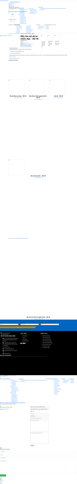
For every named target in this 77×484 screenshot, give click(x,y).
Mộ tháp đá (23, 18)
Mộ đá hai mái (23, 21)
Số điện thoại (22, 322)
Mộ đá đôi (22, 12)
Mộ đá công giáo (24, 9)
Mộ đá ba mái (23, 22)
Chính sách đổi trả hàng (47, 340)
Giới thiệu (14, 7)
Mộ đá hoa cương (33, 12)
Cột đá (18, 29)
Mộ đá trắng (32, 13)
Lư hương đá (40, 27)
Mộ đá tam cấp (23, 23)
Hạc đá (47, 27)
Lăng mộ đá (40, 7)
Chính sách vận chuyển (47, 344)
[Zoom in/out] (1, 482)
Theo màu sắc (31, 8)
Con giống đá (46, 24)
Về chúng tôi (25, 335)
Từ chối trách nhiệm (46, 347)
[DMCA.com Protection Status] (23, 343)
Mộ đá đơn (23, 13)
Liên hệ (54, 24)
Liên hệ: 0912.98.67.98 (18, 97)
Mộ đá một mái (23, 19)
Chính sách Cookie (46, 345)
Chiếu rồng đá (29, 31)
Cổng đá (18, 31)
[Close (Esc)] (0, 482)
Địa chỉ (42, 322)
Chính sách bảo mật (46, 337)
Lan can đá (19, 27)
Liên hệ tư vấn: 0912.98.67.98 (26, 46)
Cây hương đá (41, 26)
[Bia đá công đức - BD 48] (16, 167)
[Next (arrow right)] (1, 483)
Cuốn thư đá (28, 26)
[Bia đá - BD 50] (57, 87)
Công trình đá (17, 24)
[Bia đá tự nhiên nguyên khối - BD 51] (37, 87)
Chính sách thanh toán (47, 339)
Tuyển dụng (25, 339)
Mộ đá (17, 7)
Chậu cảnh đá (19, 28)
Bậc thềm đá (28, 28)
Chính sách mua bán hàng (47, 342)
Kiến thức (51, 24)
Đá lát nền (28, 32)
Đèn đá (18, 32)
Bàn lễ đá (40, 28)
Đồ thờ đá (38, 24)
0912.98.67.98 (26, 43)
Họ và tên (1, 322)
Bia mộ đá (28, 27)
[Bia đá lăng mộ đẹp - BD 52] (16, 87)
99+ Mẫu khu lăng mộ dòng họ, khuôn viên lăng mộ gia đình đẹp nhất (53, 8)
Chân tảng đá (19, 26)
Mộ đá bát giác (23, 17)
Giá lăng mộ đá (12, 24)
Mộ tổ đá (13, 382)
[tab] (13, 48)
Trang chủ (11, 7)
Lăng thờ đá (42, 9)
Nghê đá (47, 28)
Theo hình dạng (21, 14)
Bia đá (19, 33)
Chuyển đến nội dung (4, 0)
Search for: (2, 375)
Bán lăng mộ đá (25, 340)
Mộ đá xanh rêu (33, 9)
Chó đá (47, 26)
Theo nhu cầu (21, 8)
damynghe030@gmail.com (14, 2)
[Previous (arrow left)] (0, 483)
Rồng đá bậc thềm (29, 29)
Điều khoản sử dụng (46, 335)
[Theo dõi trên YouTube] (9, 2)
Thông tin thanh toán (13, 48)
